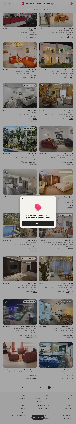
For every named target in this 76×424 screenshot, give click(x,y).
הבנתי (38, 223)
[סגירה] (23, 198)
